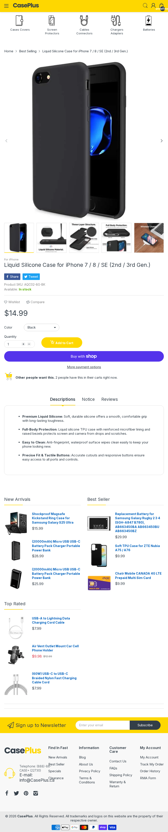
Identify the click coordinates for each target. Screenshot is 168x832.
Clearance (56, 778)
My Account (149, 757)
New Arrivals (17, 499)
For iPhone (11, 259)
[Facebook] (6, 794)
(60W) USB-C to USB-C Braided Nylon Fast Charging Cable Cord (54, 678)
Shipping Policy (120, 775)
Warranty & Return (117, 784)
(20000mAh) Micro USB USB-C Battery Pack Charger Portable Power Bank (56, 546)
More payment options (84, 367)
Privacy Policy (89, 771)
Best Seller (98, 499)
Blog (82, 757)
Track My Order (152, 764)
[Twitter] (16, 794)
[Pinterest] (26, 794)
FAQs (113, 768)
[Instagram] (35, 794)
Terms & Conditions (87, 780)
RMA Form (148, 778)
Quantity (10, 336)
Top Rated (14, 603)
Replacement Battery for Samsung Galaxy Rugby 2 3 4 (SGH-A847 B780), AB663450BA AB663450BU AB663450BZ (137, 522)
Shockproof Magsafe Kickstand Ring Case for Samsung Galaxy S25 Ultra (53, 518)
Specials (54, 771)
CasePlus (25, 816)
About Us (86, 764)
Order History (150, 771)
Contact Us (117, 761)
